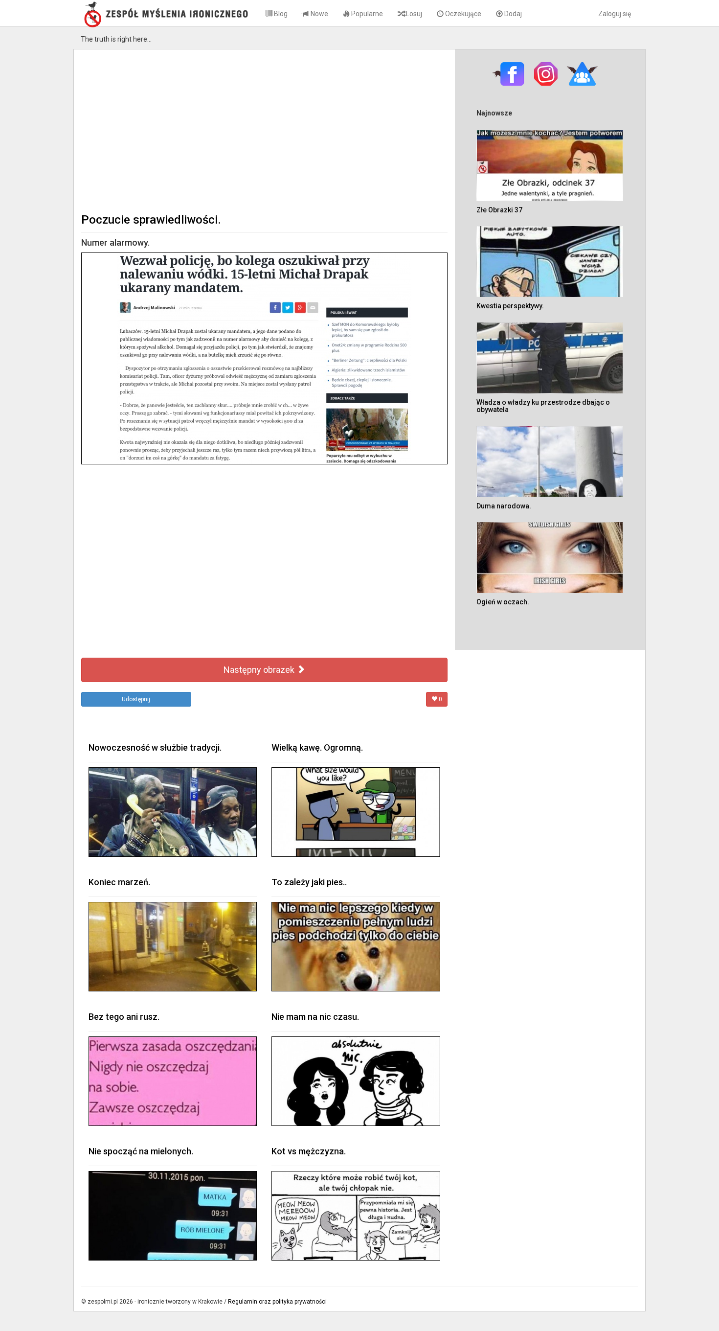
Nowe (318, 14)
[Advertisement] (264, 130)
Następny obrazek (260, 670)
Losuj (413, 14)
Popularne (366, 14)
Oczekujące (462, 14)
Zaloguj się (614, 14)
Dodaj (512, 14)
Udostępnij (136, 699)
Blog (280, 14)
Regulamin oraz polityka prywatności (277, 1301)
